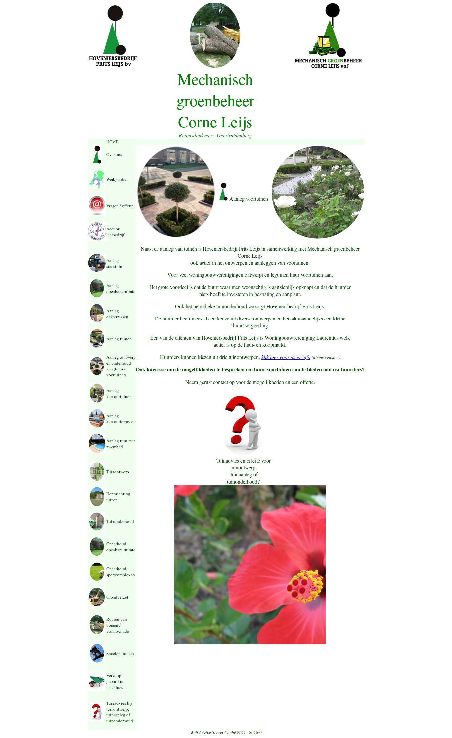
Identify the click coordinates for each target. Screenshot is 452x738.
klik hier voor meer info (285, 356)
